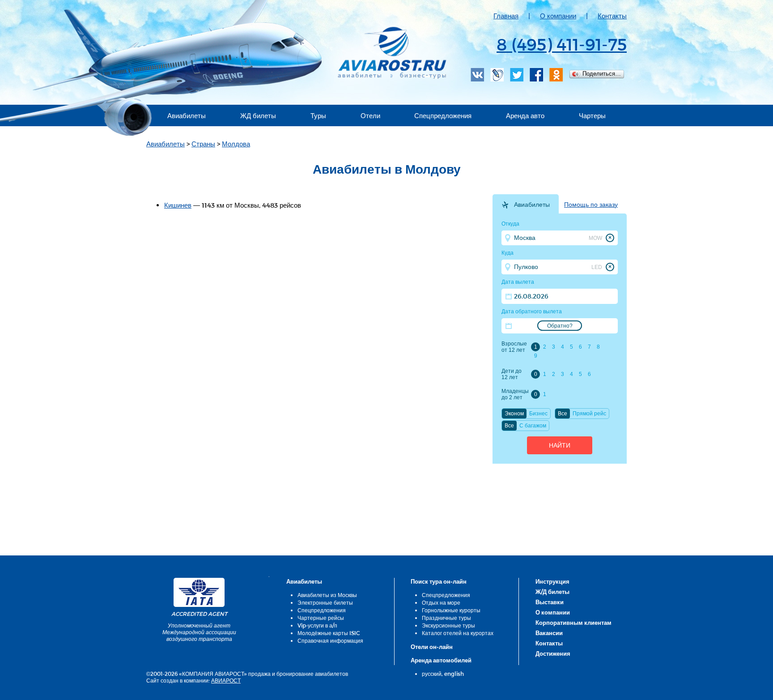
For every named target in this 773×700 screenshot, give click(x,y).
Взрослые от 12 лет (514, 347)
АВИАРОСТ (226, 680)
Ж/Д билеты (552, 591)
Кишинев (177, 205)
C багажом (532, 426)
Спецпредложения (442, 115)
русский (432, 673)
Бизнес (538, 413)
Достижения (552, 653)
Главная (505, 16)
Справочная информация (330, 640)
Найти (559, 445)
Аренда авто (525, 115)
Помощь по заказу (591, 204)
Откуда (510, 224)
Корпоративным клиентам (573, 622)
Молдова (236, 144)
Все (562, 413)
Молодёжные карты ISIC (328, 633)
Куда (507, 253)
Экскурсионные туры (448, 625)
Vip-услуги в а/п (317, 625)
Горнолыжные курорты (451, 610)
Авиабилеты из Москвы (327, 595)
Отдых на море (441, 602)
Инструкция (552, 581)
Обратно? (560, 326)
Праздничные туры (446, 618)
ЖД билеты (258, 115)
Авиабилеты (186, 115)
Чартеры (592, 115)
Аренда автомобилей (441, 660)
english (454, 673)
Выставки (549, 602)
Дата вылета (517, 282)
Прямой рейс (589, 413)
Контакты (612, 16)
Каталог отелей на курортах (457, 633)
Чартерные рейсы (320, 618)
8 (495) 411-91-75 (562, 44)
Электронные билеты (325, 602)
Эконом (514, 413)
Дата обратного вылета (531, 311)
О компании (558, 16)
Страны (203, 144)
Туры (318, 115)
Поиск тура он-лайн (439, 581)
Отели (370, 115)
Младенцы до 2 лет (514, 394)
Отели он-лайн (432, 646)
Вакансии (549, 632)
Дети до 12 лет (511, 374)
